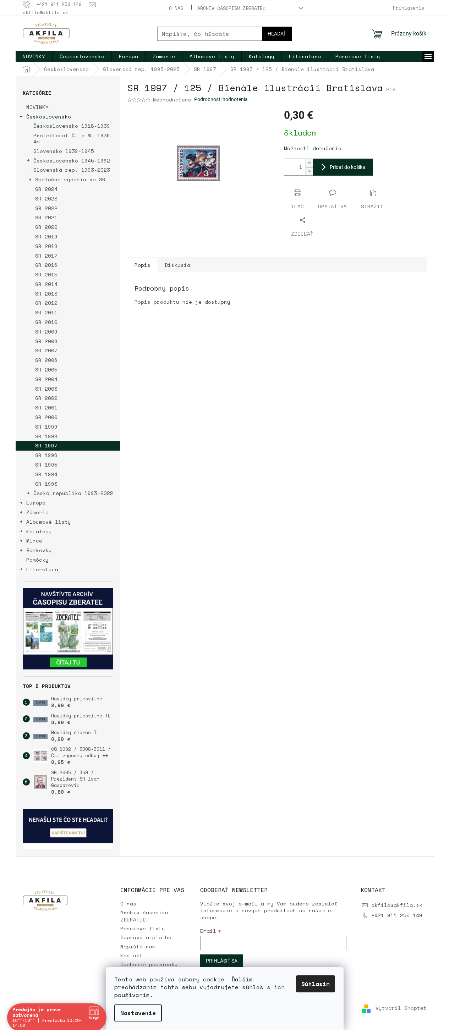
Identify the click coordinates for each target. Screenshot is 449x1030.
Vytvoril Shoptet (401, 1008)
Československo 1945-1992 (71, 160)
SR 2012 (46, 303)
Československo (48, 116)
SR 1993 (46, 484)
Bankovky (39, 550)
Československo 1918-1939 (71, 126)
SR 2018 (46, 246)
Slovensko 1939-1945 (63, 151)
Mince (34, 540)
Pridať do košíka (347, 167)
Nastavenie (138, 1013)
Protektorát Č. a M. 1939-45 (73, 138)
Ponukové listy (142, 928)
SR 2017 (46, 255)
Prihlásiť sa (221, 961)
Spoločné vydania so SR (70, 179)
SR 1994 (46, 474)
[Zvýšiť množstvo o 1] (309, 163)
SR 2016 (46, 265)
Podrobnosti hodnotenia (221, 99)
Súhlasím (315, 984)
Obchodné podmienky (149, 964)
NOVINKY (37, 107)
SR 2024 (46, 189)
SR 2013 (46, 293)
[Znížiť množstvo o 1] (309, 171)
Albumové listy (48, 521)
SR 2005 (46, 369)
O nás (176, 8)
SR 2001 (46, 407)
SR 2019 (46, 236)
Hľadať (277, 34)
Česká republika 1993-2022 (73, 493)
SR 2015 (46, 274)
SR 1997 (46, 445)
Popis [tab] (142, 265)
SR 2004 (46, 379)
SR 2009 (46, 331)
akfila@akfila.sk (396, 905)
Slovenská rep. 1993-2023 (71, 169)
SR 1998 (46, 436)
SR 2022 (46, 208)
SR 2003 (46, 388)
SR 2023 (46, 198)
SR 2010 (46, 322)
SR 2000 (46, 417)
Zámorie (37, 512)
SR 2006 (46, 360)
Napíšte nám (137, 946)
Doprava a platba (145, 937)
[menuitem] (34, 56)
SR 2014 (46, 284)
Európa (35, 502)
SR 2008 (46, 341)
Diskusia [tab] (177, 265)
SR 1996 (46, 455)
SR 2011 (46, 312)
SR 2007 (46, 350)
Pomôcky (37, 559)
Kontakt (131, 955)
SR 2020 (46, 227)
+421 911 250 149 (396, 915)
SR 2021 (46, 217)
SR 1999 (46, 426)
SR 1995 (46, 464)
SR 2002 (46, 398)
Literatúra (42, 569)
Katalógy (39, 531)
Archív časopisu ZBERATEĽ (231, 8)
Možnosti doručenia (312, 148)
